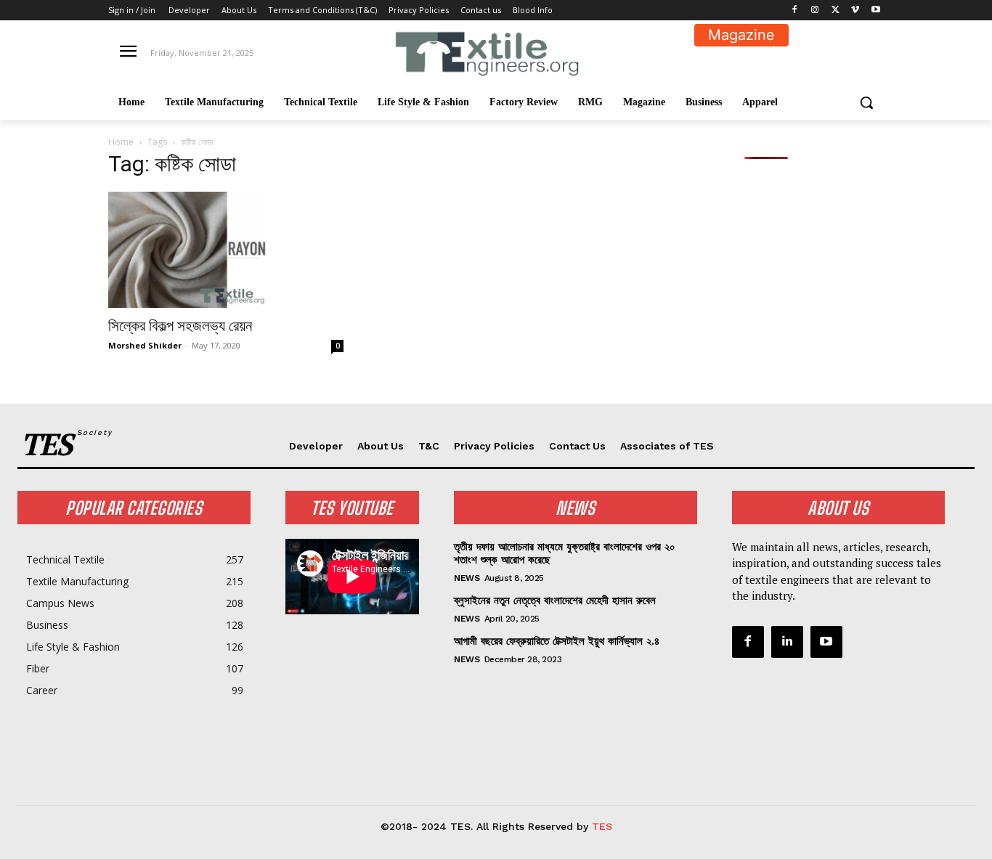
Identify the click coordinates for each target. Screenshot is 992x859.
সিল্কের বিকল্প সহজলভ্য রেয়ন (180, 326)
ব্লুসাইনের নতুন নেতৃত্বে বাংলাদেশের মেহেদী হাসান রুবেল (555, 600)
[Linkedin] (787, 642)
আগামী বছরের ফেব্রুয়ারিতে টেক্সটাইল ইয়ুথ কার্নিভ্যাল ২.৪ (556, 641)
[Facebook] (794, 10)
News (466, 578)
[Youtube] (875, 10)
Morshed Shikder (145, 345)
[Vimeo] (855, 10)
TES (602, 826)
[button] (866, 102)
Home (121, 142)
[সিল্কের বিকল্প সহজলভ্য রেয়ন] (225, 250)
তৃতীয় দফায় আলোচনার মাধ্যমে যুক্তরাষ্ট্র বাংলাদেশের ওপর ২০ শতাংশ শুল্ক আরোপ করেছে (564, 553)
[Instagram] (815, 10)
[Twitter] (835, 10)
